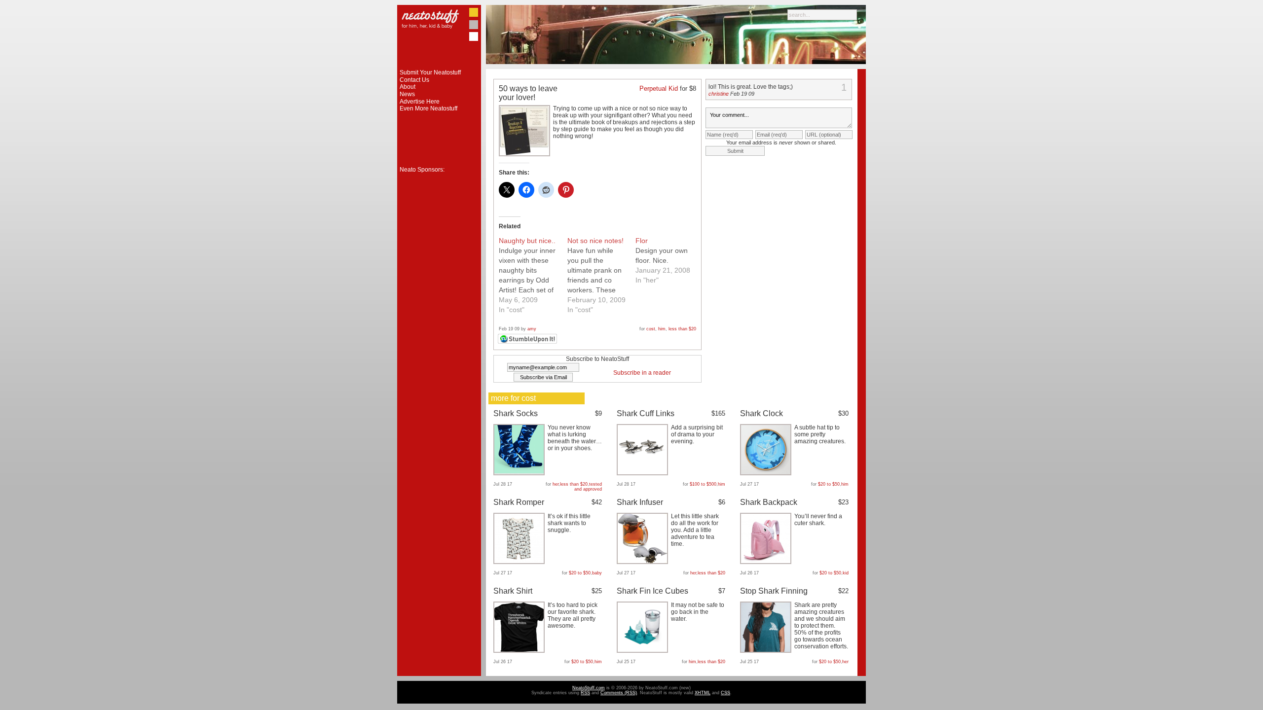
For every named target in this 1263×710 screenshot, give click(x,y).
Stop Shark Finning (774, 591)
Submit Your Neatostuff (430, 72)
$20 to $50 (829, 484)
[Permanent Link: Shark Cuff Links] (643, 473)
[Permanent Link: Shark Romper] (520, 562)
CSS (725, 692)
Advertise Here (420, 101)
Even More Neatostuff (428, 108)
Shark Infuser (640, 502)
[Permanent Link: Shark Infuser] (643, 562)
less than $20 (682, 328)
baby (597, 572)
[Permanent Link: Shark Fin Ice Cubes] (643, 650)
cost (650, 328)
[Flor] (669, 260)
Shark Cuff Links (645, 413)
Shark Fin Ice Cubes (652, 591)
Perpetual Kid (658, 88)
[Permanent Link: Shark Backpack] (767, 562)
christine (718, 94)
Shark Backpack (768, 502)
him (662, 328)
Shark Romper (518, 502)
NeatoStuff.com (588, 687)
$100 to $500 (703, 484)
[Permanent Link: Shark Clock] (767, 473)
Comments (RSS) (618, 692)
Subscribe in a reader (642, 372)
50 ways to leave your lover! (528, 93)
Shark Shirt (512, 591)
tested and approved (588, 487)
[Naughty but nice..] (533, 275)
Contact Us (414, 79)
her (555, 484)
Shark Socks (515, 413)
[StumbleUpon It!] (528, 342)
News (407, 94)
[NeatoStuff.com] (439, 67)
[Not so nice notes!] (601, 275)
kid (846, 572)
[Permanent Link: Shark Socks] (520, 473)
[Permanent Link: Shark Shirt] (520, 650)
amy (531, 328)
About (407, 86)
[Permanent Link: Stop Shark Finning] (767, 650)
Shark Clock (761, 413)
